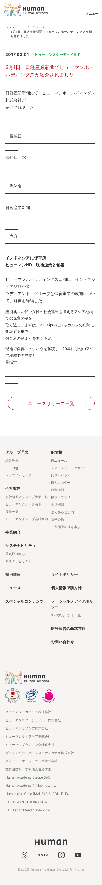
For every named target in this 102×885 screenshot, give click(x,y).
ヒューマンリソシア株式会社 (26, 728)
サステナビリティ (20, 545)
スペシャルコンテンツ (24, 601)
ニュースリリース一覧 (51, 403)
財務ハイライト (62, 475)
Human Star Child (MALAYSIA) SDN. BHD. (37, 794)
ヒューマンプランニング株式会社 (29, 745)
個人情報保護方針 (66, 587)
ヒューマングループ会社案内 (26, 519)
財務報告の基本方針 (68, 628)
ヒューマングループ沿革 (23, 504)
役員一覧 (11, 511)
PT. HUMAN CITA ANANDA (26, 802)
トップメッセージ (18, 475)
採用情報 (13, 574)
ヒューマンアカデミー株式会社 (28, 712)
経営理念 (11, 460)
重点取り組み (15, 554)
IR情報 (56, 452)
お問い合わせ (62, 641)
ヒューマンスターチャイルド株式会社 (33, 720)
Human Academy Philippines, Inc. (30, 785)
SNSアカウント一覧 (66, 615)
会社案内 (13, 488)
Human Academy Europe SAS (27, 777)
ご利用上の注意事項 (66, 527)
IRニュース (59, 460)
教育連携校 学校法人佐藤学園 (28, 769)
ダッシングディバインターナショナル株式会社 (39, 753)
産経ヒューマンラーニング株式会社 (31, 761)
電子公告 (57, 519)
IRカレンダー (60, 483)
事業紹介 (13, 532)
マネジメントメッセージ (69, 468)
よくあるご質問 (62, 512)
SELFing (11, 468)
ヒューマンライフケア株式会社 (28, 736)
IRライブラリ (60, 497)
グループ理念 (16, 452)
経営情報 (57, 490)
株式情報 (57, 505)
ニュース (13, 587)
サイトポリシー (64, 574)
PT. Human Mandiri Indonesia (27, 810)
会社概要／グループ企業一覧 (26, 497)
